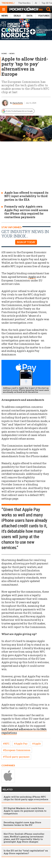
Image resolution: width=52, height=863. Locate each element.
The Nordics (24, 2)
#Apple (36, 743)
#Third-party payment (16, 756)
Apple (32, 277)
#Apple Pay (21, 743)
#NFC (6, 743)
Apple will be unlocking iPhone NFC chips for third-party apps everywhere (26, 798)
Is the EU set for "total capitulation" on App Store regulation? (26, 852)
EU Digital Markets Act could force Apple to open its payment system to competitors (25, 811)
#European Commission (16, 750)
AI (36, 2)
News (4, 15)
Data (29, 15)
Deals (17, 15)
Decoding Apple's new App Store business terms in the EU (22, 823)
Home (4, 53)
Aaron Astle (18, 103)
